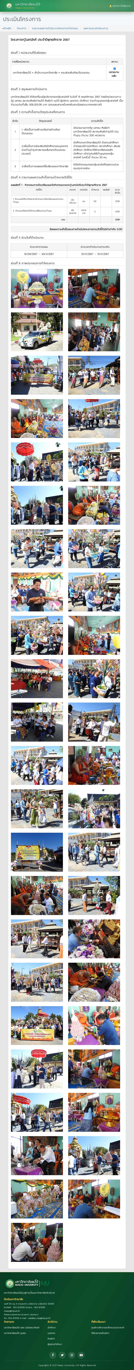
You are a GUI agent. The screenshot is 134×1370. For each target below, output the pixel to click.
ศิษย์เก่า (51, 1338)
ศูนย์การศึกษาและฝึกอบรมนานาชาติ (107, 1327)
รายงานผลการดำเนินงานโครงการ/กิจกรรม (55, 28)
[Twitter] (62, 1355)
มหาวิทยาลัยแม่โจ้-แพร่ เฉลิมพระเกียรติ (21, 1327)
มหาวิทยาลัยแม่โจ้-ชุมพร (15, 1333)
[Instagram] (71, 1355)
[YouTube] (81, 1355)
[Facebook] (53, 1355)
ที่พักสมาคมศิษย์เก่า (100, 1333)
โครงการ (21, 28)
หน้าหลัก (6, 28)
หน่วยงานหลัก (114, 74)
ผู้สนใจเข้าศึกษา (55, 1344)
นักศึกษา (52, 1327)
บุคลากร (51, 1333)
